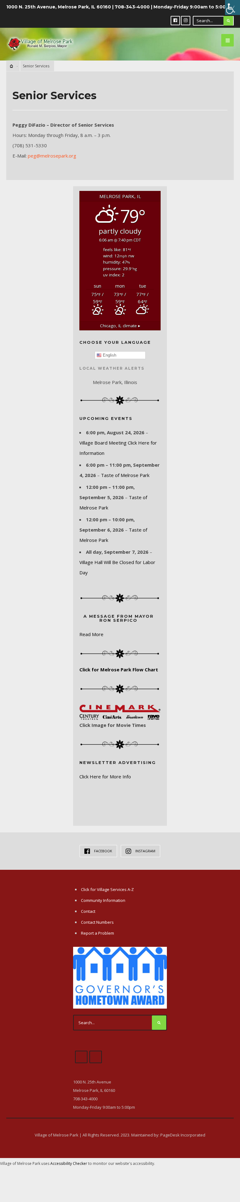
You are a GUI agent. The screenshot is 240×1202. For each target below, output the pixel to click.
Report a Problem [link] (97, 933)
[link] (232, 7)
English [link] (109, 355)
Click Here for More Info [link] (105, 776)
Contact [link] (88, 911)
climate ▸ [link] (120, 325)
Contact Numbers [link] (97, 922)
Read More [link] (91, 634)
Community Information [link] (103, 900)
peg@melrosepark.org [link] (52, 156)
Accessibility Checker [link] (68, 1163)
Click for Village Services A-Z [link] (107, 889)
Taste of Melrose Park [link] (125, 475)
